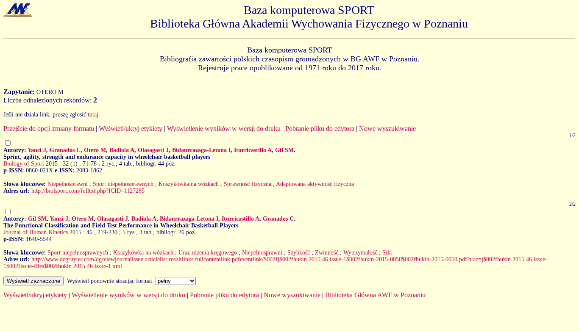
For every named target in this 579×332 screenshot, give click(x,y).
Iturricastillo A (253, 150)
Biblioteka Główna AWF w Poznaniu (375, 295)
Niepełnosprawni (67, 184)
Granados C (65, 150)
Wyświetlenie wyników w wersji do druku (224, 128)
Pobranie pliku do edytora (319, 128)
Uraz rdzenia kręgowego (207, 252)
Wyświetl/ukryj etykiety (130, 128)
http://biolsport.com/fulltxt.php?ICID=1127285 (88, 191)
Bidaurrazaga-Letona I (201, 150)
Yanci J (37, 150)
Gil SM (284, 150)
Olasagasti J (153, 150)
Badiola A (121, 150)
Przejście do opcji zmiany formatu (48, 128)
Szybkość (298, 252)
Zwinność (326, 252)
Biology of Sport (23, 163)
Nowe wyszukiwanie (387, 128)
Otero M (95, 150)
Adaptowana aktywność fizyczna (315, 184)
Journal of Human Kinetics (35, 232)
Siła (387, 252)
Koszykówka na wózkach (189, 184)
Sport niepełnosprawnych (123, 184)
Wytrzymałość (360, 252)
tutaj (93, 114)
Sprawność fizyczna (247, 184)
